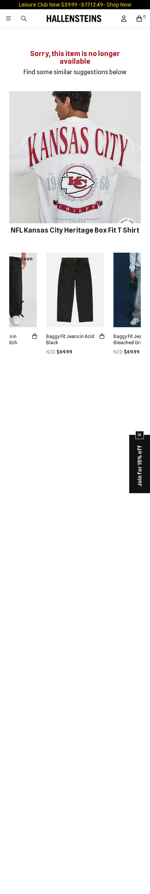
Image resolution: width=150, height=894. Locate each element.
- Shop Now (117, 5)
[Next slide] (130, 309)
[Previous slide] (19, 309)
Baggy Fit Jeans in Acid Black (70, 339)
